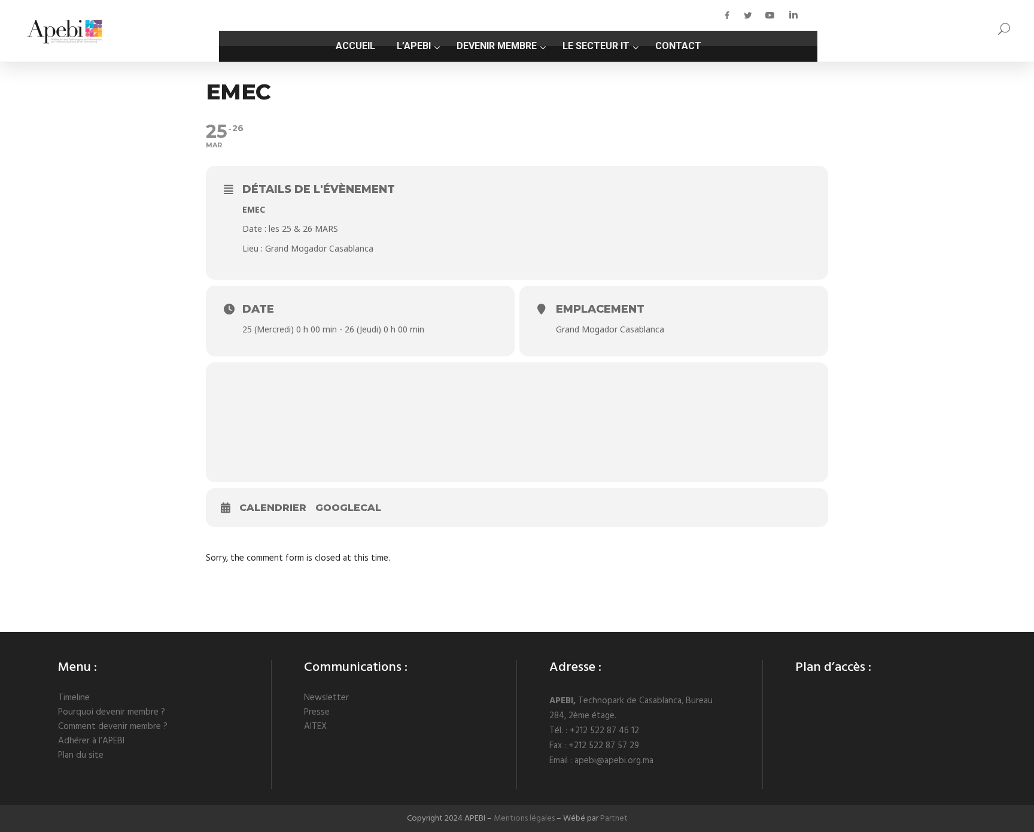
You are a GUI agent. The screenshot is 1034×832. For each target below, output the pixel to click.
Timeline (74, 698)
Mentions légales (524, 818)
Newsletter (326, 698)
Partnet (614, 818)
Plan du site (81, 755)
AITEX (315, 726)
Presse (317, 712)
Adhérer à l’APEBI (91, 741)
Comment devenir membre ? (113, 726)
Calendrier (272, 507)
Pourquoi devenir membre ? (111, 712)
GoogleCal (348, 507)
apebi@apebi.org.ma (613, 761)
